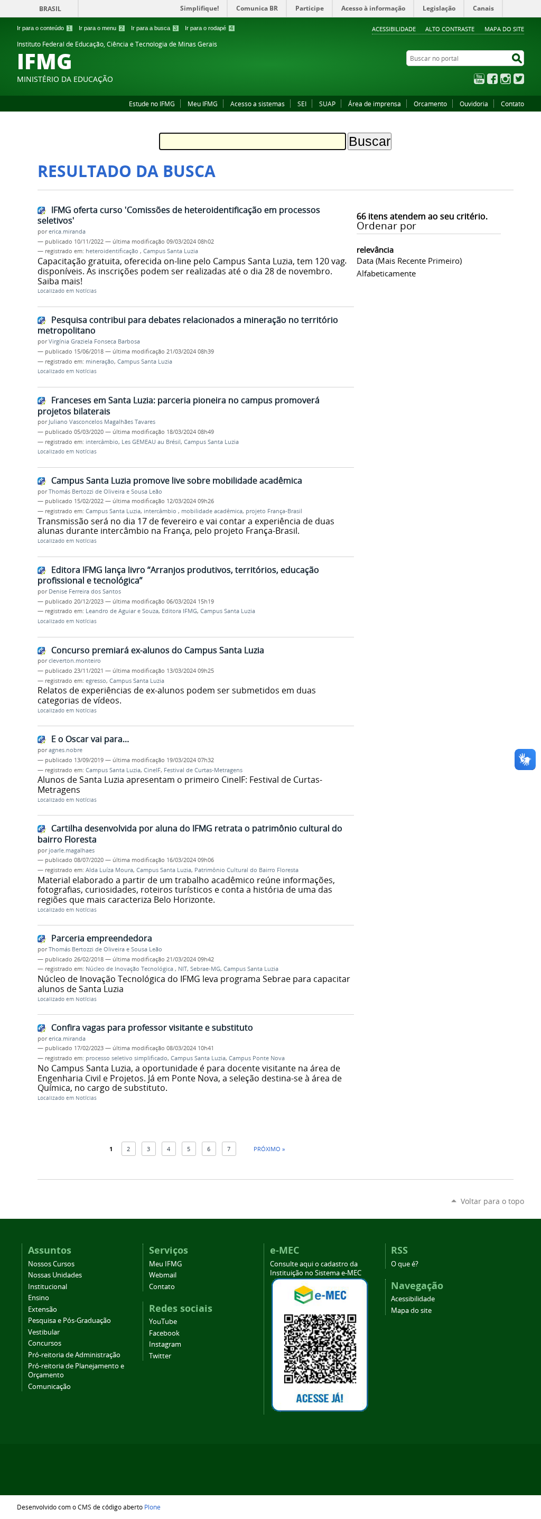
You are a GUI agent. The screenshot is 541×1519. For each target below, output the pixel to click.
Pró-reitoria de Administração (74, 1354)
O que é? (404, 1263)
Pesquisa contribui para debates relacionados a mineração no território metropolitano (188, 325)
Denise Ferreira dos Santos (85, 591)
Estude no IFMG (152, 103)
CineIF (152, 770)
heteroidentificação (113, 251)
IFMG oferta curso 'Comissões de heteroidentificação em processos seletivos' (179, 215)
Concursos (44, 1343)
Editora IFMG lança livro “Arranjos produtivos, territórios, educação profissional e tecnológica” (178, 575)
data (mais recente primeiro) (409, 260)
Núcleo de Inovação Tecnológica (130, 968)
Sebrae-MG (205, 968)
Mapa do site (504, 29)
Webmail (162, 1275)
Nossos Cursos (51, 1263)
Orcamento (430, 103)
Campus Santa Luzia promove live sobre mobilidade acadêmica (176, 480)
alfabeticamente (386, 273)
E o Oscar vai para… (90, 739)
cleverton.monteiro (75, 660)
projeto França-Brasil (274, 511)
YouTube (479, 78)
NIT (182, 968)
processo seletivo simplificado (126, 1058)
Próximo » (269, 1149)
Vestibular (44, 1332)
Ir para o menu (101, 28)
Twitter (519, 78)
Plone (152, 1507)
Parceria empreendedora (101, 938)
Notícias (86, 291)
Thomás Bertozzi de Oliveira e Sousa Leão (105, 491)
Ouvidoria (474, 103)
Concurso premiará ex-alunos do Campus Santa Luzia (157, 650)
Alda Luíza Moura (109, 870)
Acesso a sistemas (257, 103)
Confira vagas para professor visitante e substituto (152, 1027)
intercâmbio (102, 442)
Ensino (38, 1297)
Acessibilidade (394, 29)
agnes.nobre (65, 750)
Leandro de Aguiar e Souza (122, 611)
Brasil (50, 8)
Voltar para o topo (492, 1201)
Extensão (42, 1309)
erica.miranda (67, 231)
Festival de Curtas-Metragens (203, 770)
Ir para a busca (154, 28)
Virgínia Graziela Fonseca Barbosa (94, 341)
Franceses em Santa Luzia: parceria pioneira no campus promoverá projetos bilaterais (179, 405)
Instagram (505, 78)
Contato (512, 103)
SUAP (327, 103)
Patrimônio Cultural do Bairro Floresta (246, 870)
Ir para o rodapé (209, 28)
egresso (96, 680)
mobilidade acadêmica (211, 511)
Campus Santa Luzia (170, 251)
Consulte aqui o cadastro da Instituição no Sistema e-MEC (315, 1268)
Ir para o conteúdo (44, 28)
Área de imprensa (374, 103)
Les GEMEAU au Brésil (151, 442)
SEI (301, 103)
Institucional (47, 1286)
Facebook (492, 78)
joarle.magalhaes (72, 850)
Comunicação (49, 1386)
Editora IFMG (179, 611)
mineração (100, 361)
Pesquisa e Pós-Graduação (69, 1320)
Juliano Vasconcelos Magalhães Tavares (102, 421)
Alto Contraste (449, 29)
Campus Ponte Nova (257, 1058)
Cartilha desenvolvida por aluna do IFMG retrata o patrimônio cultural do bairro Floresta (190, 833)
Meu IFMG (203, 103)
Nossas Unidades (55, 1275)
